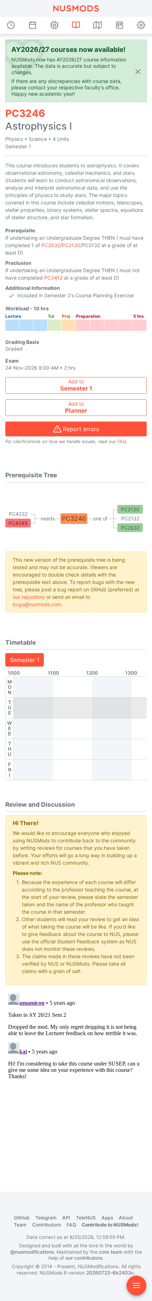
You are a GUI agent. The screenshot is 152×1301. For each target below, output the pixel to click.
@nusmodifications (32, 1252)
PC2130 (71, 245)
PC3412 (53, 278)
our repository (29, 597)
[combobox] (76, 385)
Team (20, 1225)
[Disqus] (76, 1079)
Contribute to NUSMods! (110, 1225)
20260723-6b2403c (110, 1273)
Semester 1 (24, 659)
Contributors (46, 1225)
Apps (107, 1218)
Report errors (81, 428)
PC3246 (74, 518)
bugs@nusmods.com (37, 604)
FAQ (121, 441)
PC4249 (18, 523)
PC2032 (50, 245)
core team (110, 1252)
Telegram (46, 1218)
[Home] (76, 8)
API (66, 1218)
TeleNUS (86, 1218)
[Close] (138, 71)
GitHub (22, 1218)
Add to (76, 385)
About (126, 1218)
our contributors (83, 1258)
